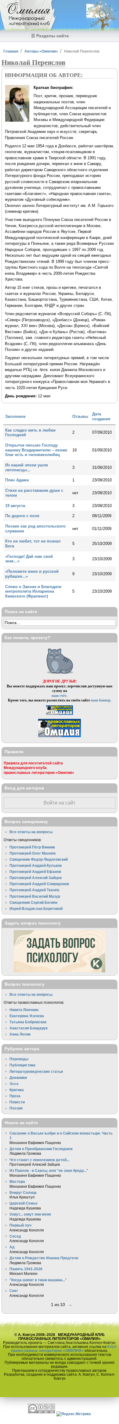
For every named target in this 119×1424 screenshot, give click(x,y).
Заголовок (15, 416)
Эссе (14, 1084)
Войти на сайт (59, 802)
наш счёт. (59, 695)
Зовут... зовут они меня (30, 1214)
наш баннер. (101, 700)
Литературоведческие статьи (36, 1071)
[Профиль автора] (17, 120)
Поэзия (16, 1108)
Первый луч (20, 1225)
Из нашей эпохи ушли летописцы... (26, 467)
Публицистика (22, 1065)
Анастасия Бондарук (28, 1028)
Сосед (15, 1236)
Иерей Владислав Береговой (36, 909)
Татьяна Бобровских (28, 1022)
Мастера (17, 1181)
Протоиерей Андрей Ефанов (35, 872)
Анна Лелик (20, 1034)
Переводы (18, 1059)
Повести (17, 1102)
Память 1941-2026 (25, 1269)
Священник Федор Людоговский (38, 859)
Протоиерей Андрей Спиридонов (39, 884)
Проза (14, 1096)
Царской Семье (23, 1203)
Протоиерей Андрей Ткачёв (34, 890)
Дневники (18, 1078)
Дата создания (101, 416)
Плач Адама (17, 480)
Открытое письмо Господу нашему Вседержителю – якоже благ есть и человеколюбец (36, 450)
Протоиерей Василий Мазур (34, 896)
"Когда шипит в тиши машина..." (38, 1280)
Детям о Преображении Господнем (41, 1149)
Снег (13, 1291)
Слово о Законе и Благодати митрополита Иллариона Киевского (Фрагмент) (33, 591)
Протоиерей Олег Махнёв (32, 853)
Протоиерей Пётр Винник (32, 847)
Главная (10, 51)
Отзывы (80, 416)
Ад (12, 1247)
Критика (16, 1090)
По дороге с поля (22, 515)
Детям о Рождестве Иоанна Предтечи (43, 1258)
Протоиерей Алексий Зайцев (35, 878)
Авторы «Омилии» (41, 51)
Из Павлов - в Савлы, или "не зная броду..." (48, 1170)
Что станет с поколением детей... (39, 1160)
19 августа (15, 505)
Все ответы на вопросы (30, 832)
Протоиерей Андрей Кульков (35, 865)
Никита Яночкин (23, 1010)
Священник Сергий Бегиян (33, 902)
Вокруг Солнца (23, 1192)
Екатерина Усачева (26, 1016)
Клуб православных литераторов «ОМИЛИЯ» (63, 1348)
